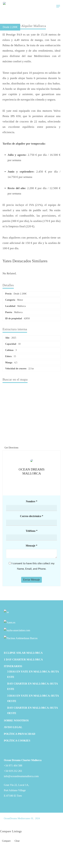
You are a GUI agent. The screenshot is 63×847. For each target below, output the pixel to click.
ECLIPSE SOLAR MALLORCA (23, 652)
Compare (6, 841)
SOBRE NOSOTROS (16, 720)
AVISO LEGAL (13, 727)
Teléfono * (31, 530)
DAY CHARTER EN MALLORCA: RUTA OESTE (32, 710)
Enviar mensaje (31, 579)
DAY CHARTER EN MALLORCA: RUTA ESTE (32, 686)
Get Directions (11, 447)
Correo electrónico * (31, 516)
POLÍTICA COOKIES (17, 740)
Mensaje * (31, 545)
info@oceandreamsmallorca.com (21, 776)
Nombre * (31, 501)
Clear (17, 841)
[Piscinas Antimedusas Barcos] (20, 638)
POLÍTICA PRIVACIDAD (19, 733)
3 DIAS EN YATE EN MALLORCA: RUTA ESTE (33, 674)
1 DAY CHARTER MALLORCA (23, 659)
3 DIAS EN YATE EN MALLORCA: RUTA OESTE (33, 698)
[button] (58, 6)
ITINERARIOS (13, 666)
